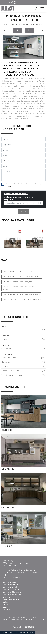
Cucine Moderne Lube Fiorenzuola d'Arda (22, 276)
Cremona (23, 366)
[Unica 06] (41, 30)
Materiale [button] (6, 336)
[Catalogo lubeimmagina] (12, 240)
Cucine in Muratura (12, 592)
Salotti (6, 602)
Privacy (4, 632)
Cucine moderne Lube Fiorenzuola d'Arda (22, 299)
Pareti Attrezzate (11, 599)
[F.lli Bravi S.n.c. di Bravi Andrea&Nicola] (7, 8)
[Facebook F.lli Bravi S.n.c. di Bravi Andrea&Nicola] (12, 2)
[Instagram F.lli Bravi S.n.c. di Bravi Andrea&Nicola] (15, 2)
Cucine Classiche (11, 587)
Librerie (6, 597)
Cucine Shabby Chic (12, 594)
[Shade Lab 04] (5, 30)
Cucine (14, 24)
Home (6, 24)
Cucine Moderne (26, 24)
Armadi (6, 609)
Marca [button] (4, 326)
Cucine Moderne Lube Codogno (17, 282)
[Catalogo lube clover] (35, 240)
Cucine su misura (11, 589)
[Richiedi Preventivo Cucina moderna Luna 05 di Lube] (17, 30)
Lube (23, 330)
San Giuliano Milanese (23, 375)
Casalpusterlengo (23, 358)
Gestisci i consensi (26, 632)
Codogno (23, 362)
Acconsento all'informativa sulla (23, 185)
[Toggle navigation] (42, 8)
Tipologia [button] (6, 345)
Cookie (12, 632)
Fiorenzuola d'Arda (23, 371)
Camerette (8, 612)
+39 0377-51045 (13, 566)
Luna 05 (40, 24)
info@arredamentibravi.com (22, 570)
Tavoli (5, 604)
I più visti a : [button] (7, 354)
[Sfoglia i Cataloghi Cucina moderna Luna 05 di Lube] (29, 30)
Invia (23, 211)
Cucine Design (9, 582)
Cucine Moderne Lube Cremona (17, 271)
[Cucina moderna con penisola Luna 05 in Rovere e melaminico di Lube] (23, 47)
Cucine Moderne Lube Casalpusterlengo (21, 294)
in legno (23, 339)
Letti (5, 607)
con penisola (23, 348)
